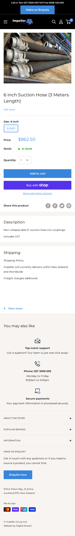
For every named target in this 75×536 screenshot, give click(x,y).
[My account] (61, 22)
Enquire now (18, 474)
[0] (68, 22)
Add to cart (37, 173)
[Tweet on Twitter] (61, 205)
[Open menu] (5, 21)
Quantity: (10, 160)
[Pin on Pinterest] (55, 205)
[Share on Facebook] (48, 205)
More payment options (37, 193)
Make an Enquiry (37, 9)
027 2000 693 (42, 371)
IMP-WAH (9, 109)
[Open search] (54, 22)
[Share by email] (68, 205)
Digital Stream (24, 525)
